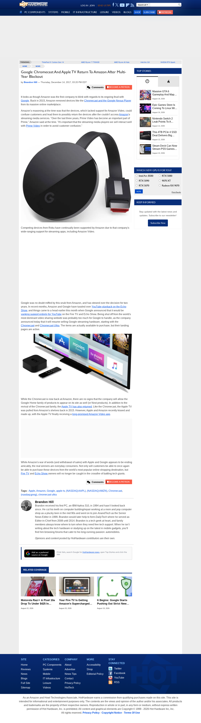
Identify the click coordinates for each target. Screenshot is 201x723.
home (24, 66)
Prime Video (33, 125)
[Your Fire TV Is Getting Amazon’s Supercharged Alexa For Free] (76, 586)
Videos (47, 687)
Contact (69, 678)
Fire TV (25, 473)
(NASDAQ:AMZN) (97, 490)
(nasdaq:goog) (29, 494)
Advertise (70, 669)
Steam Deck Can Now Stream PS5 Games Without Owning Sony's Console (164, 147)
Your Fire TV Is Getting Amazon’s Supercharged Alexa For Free (74, 602)
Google (25, 100)
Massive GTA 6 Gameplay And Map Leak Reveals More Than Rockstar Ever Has (163, 93)
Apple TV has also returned (76, 406)
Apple (32, 490)
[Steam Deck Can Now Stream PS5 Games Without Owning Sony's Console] (145, 149)
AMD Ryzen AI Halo (121, 62)
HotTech (69, 687)
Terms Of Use (132, 712)
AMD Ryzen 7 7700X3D (90, 62)
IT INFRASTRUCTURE (85, 12)
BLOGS (127, 12)
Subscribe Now (157, 223)
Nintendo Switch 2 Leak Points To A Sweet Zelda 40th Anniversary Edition (163, 120)
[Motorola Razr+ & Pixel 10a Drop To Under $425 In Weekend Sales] (38, 586)
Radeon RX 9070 (170, 185)
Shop (137, 12)
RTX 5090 (143, 180)
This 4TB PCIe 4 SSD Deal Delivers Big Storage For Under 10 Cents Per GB (164, 134)
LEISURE (104, 12)
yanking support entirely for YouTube (41, 314)
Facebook (119, 673)
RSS (117, 682)
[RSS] (132, 5)
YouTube (119, 677)
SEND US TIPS (104, 5)
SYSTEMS (53, 12)
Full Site (25, 683)
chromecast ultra (47, 494)
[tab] (147, 81)
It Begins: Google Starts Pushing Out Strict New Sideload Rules (112, 602)
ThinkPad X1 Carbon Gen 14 (53, 62)
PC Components (52, 664)
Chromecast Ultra (49, 325)
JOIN (92, 5)
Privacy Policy (73, 683)
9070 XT (166, 180)
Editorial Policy (95, 674)
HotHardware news (90, 552)
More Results (176, 192)
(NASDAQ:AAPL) (76, 490)
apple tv (60, 490)
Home (24, 664)
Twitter (118, 668)
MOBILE (65, 12)
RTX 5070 (143, 185)
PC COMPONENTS (34, 12)
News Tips (70, 674)
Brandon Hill (44, 502)
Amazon (123, 114)
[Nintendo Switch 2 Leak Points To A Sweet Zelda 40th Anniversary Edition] (145, 122)
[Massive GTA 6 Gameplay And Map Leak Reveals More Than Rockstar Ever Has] (145, 95)
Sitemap (25, 687)
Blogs (24, 678)
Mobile (46, 674)
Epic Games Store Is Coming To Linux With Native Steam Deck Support (164, 107)
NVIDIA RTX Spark (168, 62)
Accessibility (94, 664)
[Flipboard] (127, 5)
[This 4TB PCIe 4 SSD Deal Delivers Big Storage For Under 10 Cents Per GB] (145, 136)
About (68, 664)
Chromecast (27, 325)
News (38, 66)
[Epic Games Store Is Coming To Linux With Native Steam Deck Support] (145, 108)
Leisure (47, 683)
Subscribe (149, 12)
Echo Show (41, 473)
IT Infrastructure (51, 678)
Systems (47, 669)
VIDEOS (116, 12)
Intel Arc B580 (145, 175)
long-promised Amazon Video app (91, 414)
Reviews (26, 669)
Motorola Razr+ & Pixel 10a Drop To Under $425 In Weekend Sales (38, 602)
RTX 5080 (166, 175)
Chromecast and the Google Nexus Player (107, 100)
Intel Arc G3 (145, 62)
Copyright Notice (112, 712)
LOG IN (84, 5)
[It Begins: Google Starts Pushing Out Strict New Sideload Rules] (114, 586)
